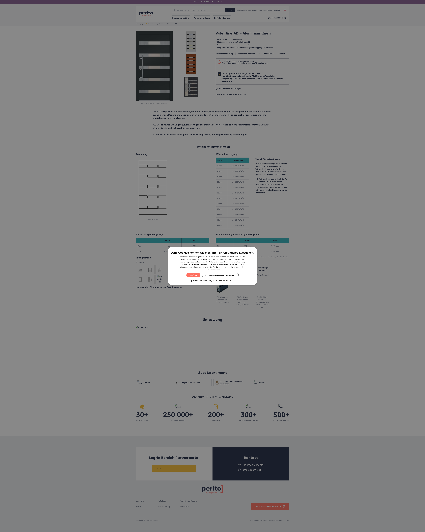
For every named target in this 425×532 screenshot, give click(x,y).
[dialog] (212, 266)
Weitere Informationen (212, 270)
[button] (212, 280)
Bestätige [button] (193, 275)
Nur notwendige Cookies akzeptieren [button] (220, 275)
